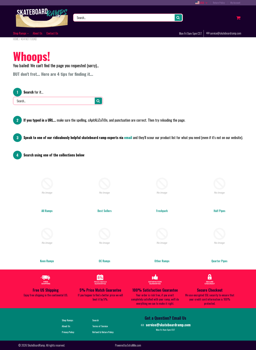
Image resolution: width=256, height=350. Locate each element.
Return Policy (219, 2)
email (128, 137)
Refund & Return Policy (102, 332)
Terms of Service (100, 326)
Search (95, 320)
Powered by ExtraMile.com (128, 345)
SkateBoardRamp (36, 345)
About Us (37, 33)
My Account (235, 2)
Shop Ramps (20, 33)
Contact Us (52, 33)
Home (16, 39)
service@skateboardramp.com (225, 33)
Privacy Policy (68, 332)
